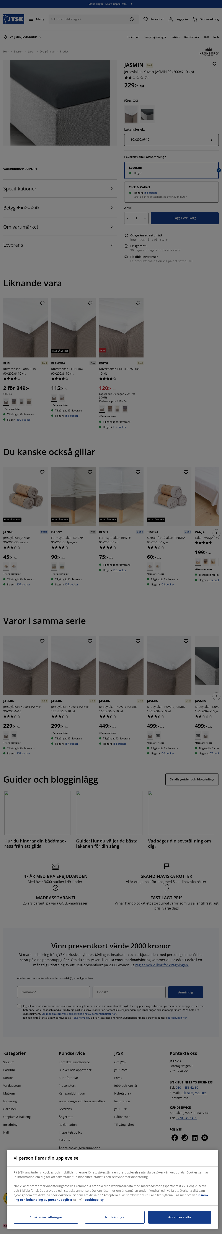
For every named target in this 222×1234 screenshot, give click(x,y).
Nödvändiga (114, 1217)
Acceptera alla (179, 1217)
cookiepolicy (94, 1200)
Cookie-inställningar (45, 1217)
